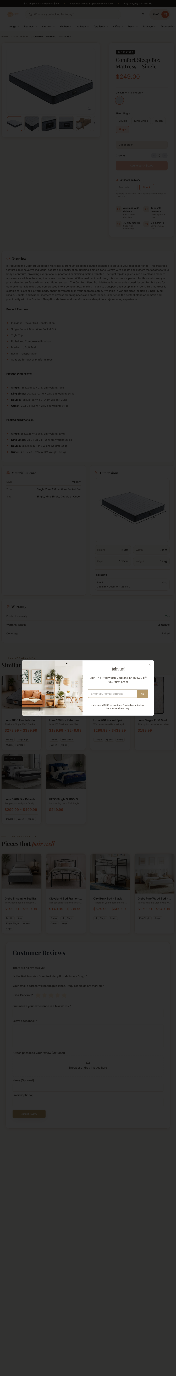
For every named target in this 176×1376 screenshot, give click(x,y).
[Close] (149, 664)
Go (142, 693)
